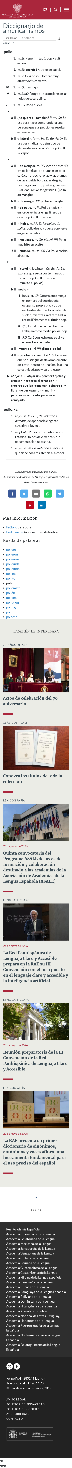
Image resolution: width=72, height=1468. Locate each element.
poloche (11, 617)
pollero (11, 549)
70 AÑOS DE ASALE (17, 644)
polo (9, 612)
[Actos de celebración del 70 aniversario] (36, 670)
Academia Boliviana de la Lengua (28, 1296)
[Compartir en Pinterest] (30, 505)
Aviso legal (16, 1399)
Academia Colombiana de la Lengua (30, 1234)
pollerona (12, 559)
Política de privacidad (25, 1404)
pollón (10, 593)
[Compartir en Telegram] (60, 494)
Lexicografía (14, 800)
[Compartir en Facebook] (12, 494)
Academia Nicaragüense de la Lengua (31, 1306)
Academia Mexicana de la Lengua (28, 1243)
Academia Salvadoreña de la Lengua (30, 1248)
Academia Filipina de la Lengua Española (33, 1277)
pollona (11, 597)
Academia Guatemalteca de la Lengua (31, 1268)
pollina (11, 573)
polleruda (12, 564)
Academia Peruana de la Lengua (28, 1263)
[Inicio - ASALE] (17, 9)
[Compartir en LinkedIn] (42, 505)
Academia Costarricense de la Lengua (31, 1272)
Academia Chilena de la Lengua (27, 1258)
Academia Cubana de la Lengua (27, 1287)
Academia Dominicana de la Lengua (30, 1301)
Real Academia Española (23, 1229)
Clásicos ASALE (15, 722)
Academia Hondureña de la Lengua (30, 1320)
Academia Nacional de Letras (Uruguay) (33, 1316)
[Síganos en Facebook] (17, 1366)
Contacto (14, 1418)
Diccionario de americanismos (24, 28)
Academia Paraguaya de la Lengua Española (36, 1292)
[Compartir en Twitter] (24, 494)
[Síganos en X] (9, 1366)
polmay (11, 607)
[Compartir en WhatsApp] (48, 494)
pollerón (12, 554)
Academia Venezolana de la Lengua (30, 1253)
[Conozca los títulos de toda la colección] (36, 748)
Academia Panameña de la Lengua (29, 1282)
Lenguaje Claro (16, 900)
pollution (12, 602)
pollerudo (13, 569)
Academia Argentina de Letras (26, 1311)
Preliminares (15, 532)
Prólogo (11, 527)
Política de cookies (23, 1409)
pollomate (13, 588)
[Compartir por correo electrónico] (36, 494)
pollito (10, 578)
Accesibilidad (18, 1413)
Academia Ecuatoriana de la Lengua (30, 1239)
